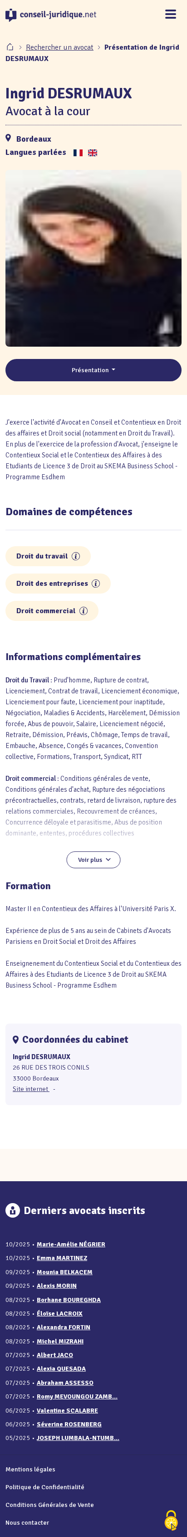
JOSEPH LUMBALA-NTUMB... (78, 1438)
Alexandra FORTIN (63, 1327)
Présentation (91, 370)
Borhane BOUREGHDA (69, 1300)
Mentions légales (30, 1469)
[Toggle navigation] (171, 15)
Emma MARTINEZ (62, 1258)
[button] (76, 556)
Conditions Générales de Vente (49, 1505)
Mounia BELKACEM (65, 1272)
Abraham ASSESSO (65, 1383)
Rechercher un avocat (60, 47)
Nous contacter (27, 1522)
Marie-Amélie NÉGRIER (71, 1244)
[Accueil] (10, 47)
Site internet (31, 1089)
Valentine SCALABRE (67, 1410)
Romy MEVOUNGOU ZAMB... (77, 1396)
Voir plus (90, 860)
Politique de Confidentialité (44, 1487)
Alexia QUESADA (61, 1369)
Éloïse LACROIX (60, 1313)
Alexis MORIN (57, 1286)
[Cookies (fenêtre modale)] (171, 1521)
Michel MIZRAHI (60, 1341)
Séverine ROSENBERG (69, 1424)
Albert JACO (55, 1355)
